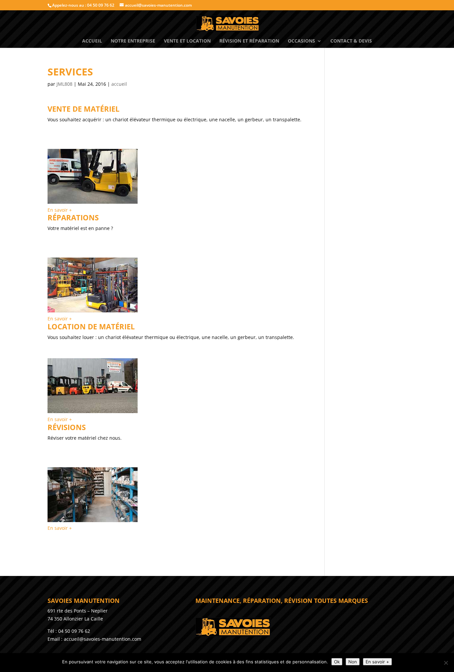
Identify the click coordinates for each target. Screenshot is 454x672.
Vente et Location (187, 41)
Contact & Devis (351, 41)
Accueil (92, 41)
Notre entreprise (133, 41)
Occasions (301, 41)
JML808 (64, 84)
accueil (119, 84)
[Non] (445, 662)
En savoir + (60, 210)
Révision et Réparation (249, 41)
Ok (337, 661)
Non (352, 661)
